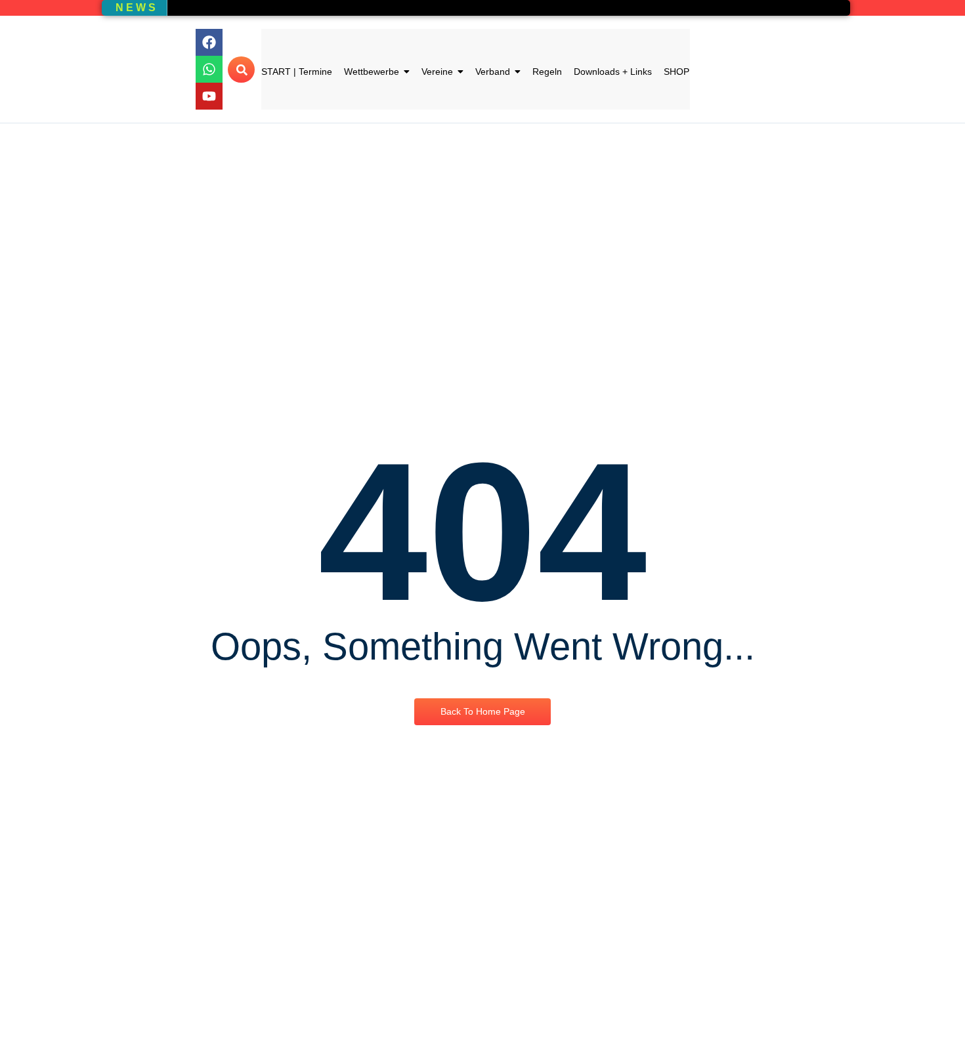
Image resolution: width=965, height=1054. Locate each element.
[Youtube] (209, 96)
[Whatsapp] (209, 69)
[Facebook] (209, 42)
